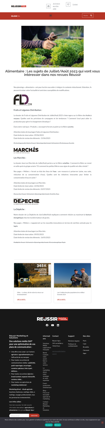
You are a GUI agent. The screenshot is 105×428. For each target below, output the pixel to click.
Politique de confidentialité (73, 345)
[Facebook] (47, 325)
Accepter (49, 425)
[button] (50, 15)
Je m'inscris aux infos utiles (56, 6)
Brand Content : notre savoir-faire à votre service (46, 359)
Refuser (57, 425)
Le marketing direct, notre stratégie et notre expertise (46, 374)
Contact (75, 4)
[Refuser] (102, 423)
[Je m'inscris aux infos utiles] (48, 6)
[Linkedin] (57, 325)
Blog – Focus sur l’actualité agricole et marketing (46, 395)
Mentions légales (73, 341)
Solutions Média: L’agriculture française (46, 346)
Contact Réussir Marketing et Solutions (46, 406)
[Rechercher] (91, 15)
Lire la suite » (21, 299)
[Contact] (68, 4)
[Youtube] (52, 325)
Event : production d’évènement (46, 385)
